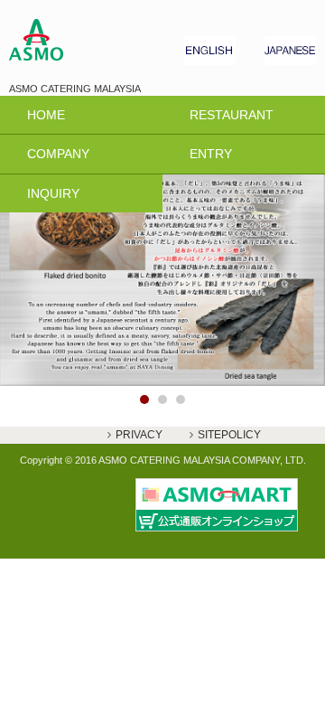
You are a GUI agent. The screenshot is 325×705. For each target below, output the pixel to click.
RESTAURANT (232, 115)
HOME (46, 115)
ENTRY (211, 153)
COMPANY (58, 153)
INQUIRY (53, 193)
